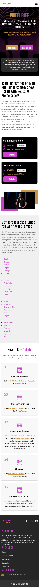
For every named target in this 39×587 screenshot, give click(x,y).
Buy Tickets (10, 154)
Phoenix (7, 310)
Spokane (7, 325)
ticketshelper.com (22, 438)
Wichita (6, 337)
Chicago (7, 271)
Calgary (7, 268)
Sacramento (8, 322)
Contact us (5, 563)
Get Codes (12, 47)
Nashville (7, 304)
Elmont (6, 280)
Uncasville (7, 331)
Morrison (7, 295)
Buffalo (6, 265)
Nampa (6, 301)
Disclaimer (5, 559)
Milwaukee (8, 292)
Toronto (7, 328)
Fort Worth (8, 283)
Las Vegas (7, 289)
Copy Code (21, 145)
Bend (6, 259)
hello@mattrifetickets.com (15, 574)
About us (5, 567)
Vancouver (8, 334)
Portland (7, 313)
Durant (6, 273)
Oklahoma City (9, 307)
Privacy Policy (7, 556)
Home (3, 552)
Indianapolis (8, 286)
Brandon (7, 262)
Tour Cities (26, 47)
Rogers (6, 316)
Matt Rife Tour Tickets (16, 381)
